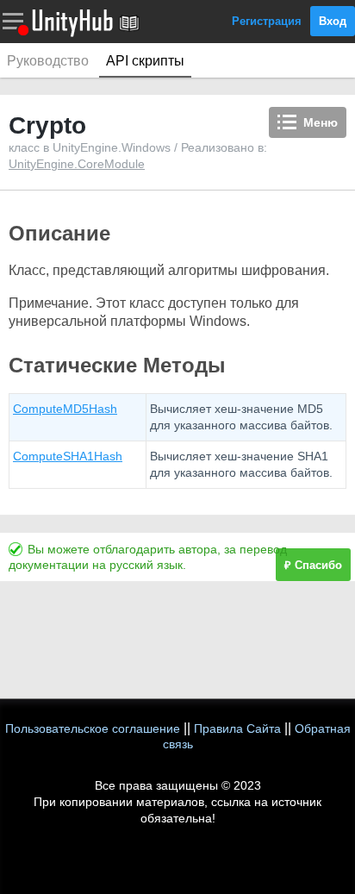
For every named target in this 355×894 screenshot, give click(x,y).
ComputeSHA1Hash (67, 456)
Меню (320, 122)
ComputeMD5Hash (65, 409)
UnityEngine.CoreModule (77, 164)
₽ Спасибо (313, 565)
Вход (332, 21)
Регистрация (267, 21)
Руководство (48, 60)
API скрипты (145, 60)
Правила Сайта (237, 728)
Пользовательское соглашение (92, 728)
